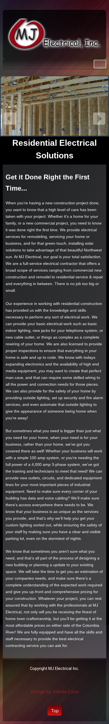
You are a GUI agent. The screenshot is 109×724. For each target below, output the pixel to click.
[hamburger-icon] (100, 64)
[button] (10, 119)
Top (55, 710)
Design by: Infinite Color (55, 691)
